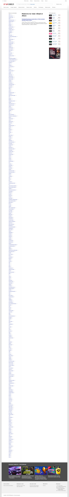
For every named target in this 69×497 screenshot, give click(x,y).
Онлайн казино (60, 485)
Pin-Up (10, 418)
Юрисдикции (10, 74)
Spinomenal (10, 436)
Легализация (10, 150)
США (9, 33)
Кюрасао (10, 243)
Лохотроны (10, 181)
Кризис (10, 51)
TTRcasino (10, 336)
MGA (9, 111)
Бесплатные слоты (61, 487)
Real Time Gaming (11, 374)
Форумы (10, 388)
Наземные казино (11, 21)
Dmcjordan (10, 317)
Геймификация (11, 228)
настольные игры (11, 66)
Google (10, 247)
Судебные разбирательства (13, 59)
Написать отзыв (59, 4)
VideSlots (10, 358)
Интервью (10, 25)
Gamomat (10, 437)
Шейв (9, 313)
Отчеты (10, 402)
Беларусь (10, 136)
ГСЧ (9, 162)
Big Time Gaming (11, 77)
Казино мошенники (11, 114)
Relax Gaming (11, 50)
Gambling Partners (11, 392)
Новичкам (53, 7)
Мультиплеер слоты (11, 251)
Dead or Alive (10, 406)
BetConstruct (10, 344)
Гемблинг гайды (11, 17)
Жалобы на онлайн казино (62, 490)
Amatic (10, 377)
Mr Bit (9, 322)
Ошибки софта (11, 121)
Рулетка (10, 69)
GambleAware (10, 232)
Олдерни (10, 373)
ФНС (9, 328)
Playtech (10, 73)
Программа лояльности (12, 291)
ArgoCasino (10, 422)
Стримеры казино (11, 29)
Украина (10, 106)
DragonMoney (54, 22)
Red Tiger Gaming (11, 70)
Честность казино (11, 365)
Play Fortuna (54, 20)
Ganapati (10, 173)
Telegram (10, 403)
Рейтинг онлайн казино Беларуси (8, 485)
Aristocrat (10, 196)
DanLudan (10, 318)
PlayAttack (10, 129)
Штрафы (10, 102)
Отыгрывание (10, 191)
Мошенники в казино (12, 148)
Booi (9, 180)
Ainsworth (10, 326)
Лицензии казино (11, 39)
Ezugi (9, 384)
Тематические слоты (12, 103)
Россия (10, 91)
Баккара (10, 387)
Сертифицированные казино (13, 244)
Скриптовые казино (11, 84)
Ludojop (10, 259)
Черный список (11, 118)
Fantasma (10, 429)
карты (9, 265)
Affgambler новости (11, 288)
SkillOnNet (10, 299)
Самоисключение (11, 296)
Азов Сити (10, 369)
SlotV (9, 262)
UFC (9, 340)
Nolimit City (10, 87)
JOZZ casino (54, 35)
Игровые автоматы (21, 7)
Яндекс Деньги (11, 355)
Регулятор (10, 107)
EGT (9, 339)
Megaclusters (10, 214)
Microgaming (10, 28)
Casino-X (10, 155)
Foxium (10, 347)
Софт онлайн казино (19, 486)
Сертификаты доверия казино (13, 199)
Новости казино (6, 7)
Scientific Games (11, 151)
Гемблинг (35, 7)
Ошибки (10, 343)
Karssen (10, 396)
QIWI (9, 351)
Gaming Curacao (11, 310)
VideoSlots (10, 65)
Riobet (9, 273)
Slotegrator (10, 359)
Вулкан (10, 203)
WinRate (10, 421)
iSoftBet (10, 206)
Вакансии (10, 350)
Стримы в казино (29, 7)
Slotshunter (10, 236)
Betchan (10, 395)
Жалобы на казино (11, 55)
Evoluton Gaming (11, 376)
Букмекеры (10, 32)
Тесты (9, 292)
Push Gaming (10, 85)
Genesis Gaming (11, 370)
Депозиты (10, 166)
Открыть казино (11, 363)
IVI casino (10, 425)
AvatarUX (10, 213)
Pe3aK (10, 314)
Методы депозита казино (12, 187)
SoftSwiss (10, 110)
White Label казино (11, 224)
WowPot (10, 443)
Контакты (44, 485)
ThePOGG (10, 188)
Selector (10, 428)
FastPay (10, 277)
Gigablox (10, 444)
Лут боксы (10, 348)
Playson (10, 174)
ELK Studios (10, 143)
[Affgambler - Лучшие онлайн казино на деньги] (8, 4)
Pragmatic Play (11, 47)
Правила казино (47, 7)
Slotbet (10, 333)
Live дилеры (10, 210)
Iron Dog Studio (11, 240)
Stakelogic (10, 239)
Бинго (9, 177)
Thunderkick (10, 176)
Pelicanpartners (11, 391)
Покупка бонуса (11, 439)
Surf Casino (10, 410)
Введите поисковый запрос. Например (26, 4)
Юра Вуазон (10, 280)
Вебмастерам (11, 202)
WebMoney (10, 248)
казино (10, 454)
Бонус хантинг (11, 254)
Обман (10, 88)
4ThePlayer (10, 285)
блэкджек (10, 159)
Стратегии (10, 233)
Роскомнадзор (41, 7)
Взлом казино (11, 229)
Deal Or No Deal (11, 414)
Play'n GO (10, 54)
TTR (9, 133)
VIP (9, 325)
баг (9, 274)
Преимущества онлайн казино (13, 250)
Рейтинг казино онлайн (12, 95)
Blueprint (10, 99)
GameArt (10, 169)
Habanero (10, 284)
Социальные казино (11, 170)
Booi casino (54, 33)
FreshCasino (10, 399)
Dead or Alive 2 (11, 407)
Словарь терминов (13, 7)
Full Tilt (10, 448)
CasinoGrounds (11, 144)
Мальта (10, 255)
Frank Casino (10, 321)
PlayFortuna (10, 122)
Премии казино (11, 76)
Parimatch (10, 432)
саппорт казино (11, 426)
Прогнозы (10, 447)
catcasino (10, 354)
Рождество (10, 192)
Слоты (10, 14)
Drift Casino (10, 195)
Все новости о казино (57, 464)
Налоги (10, 128)
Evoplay (10, 270)
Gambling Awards (11, 385)
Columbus (10, 237)
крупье (10, 329)
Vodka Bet (54, 25)
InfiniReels (10, 440)
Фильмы (10, 307)
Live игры (10, 132)
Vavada (10, 139)
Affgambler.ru (10, 140)
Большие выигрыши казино (12, 36)
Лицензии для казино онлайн (21, 485)
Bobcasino (10, 258)
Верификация (11, 225)
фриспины (10, 451)
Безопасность (11, 147)
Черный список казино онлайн (34, 486)
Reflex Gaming (11, 433)
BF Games (10, 411)
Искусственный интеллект (12, 303)
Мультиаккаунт (11, 302)
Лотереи (10, 158)
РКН (9, 96)
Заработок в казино (11, 269)
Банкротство (10, 222)
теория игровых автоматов (12, 185)
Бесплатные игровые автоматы (34, 485)
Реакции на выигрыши (12, 221)
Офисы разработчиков (12, 207)
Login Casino (10, 311)
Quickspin (10, 80)
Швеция (10, 117)
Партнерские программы (12, 58)
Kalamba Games (11, 281)
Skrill (9, 306)
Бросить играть (11, 362)
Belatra (10, 266)
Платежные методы (11, 125)
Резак (9, 332)
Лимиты (10, 124)
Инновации (10, 62)
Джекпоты (10, 24)
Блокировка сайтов (11, 92)
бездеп (10, 455)
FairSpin (53, 38)
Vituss (9, 113)
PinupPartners (11, 417)
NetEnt (10, 18)
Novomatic (10, 81)
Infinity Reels (10, 211)
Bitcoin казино (11, 295)
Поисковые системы (11, 380)
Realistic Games (11, 337)
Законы (10, 22)
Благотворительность (12, 287)
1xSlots (10, 276)
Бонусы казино (11, 48)
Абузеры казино (11, 154)
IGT (9, 184)
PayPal (10, 366)
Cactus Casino (32, 4)
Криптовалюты (11, 217)
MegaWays (10, 44)
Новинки (10, 40)
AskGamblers (10, 165)
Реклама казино (11, 43)
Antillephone (10, 381)
